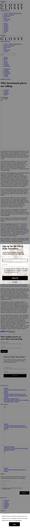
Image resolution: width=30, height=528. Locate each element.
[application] (15, 520)
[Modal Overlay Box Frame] (15, 264)
